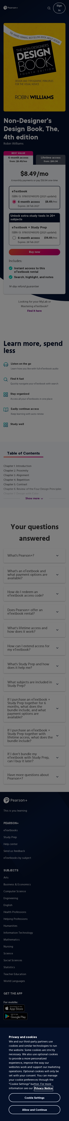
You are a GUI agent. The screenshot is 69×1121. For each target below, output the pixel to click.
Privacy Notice (43, 1088)
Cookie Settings (34, 1098)
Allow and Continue (34, 1110)
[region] (34, 1074)
